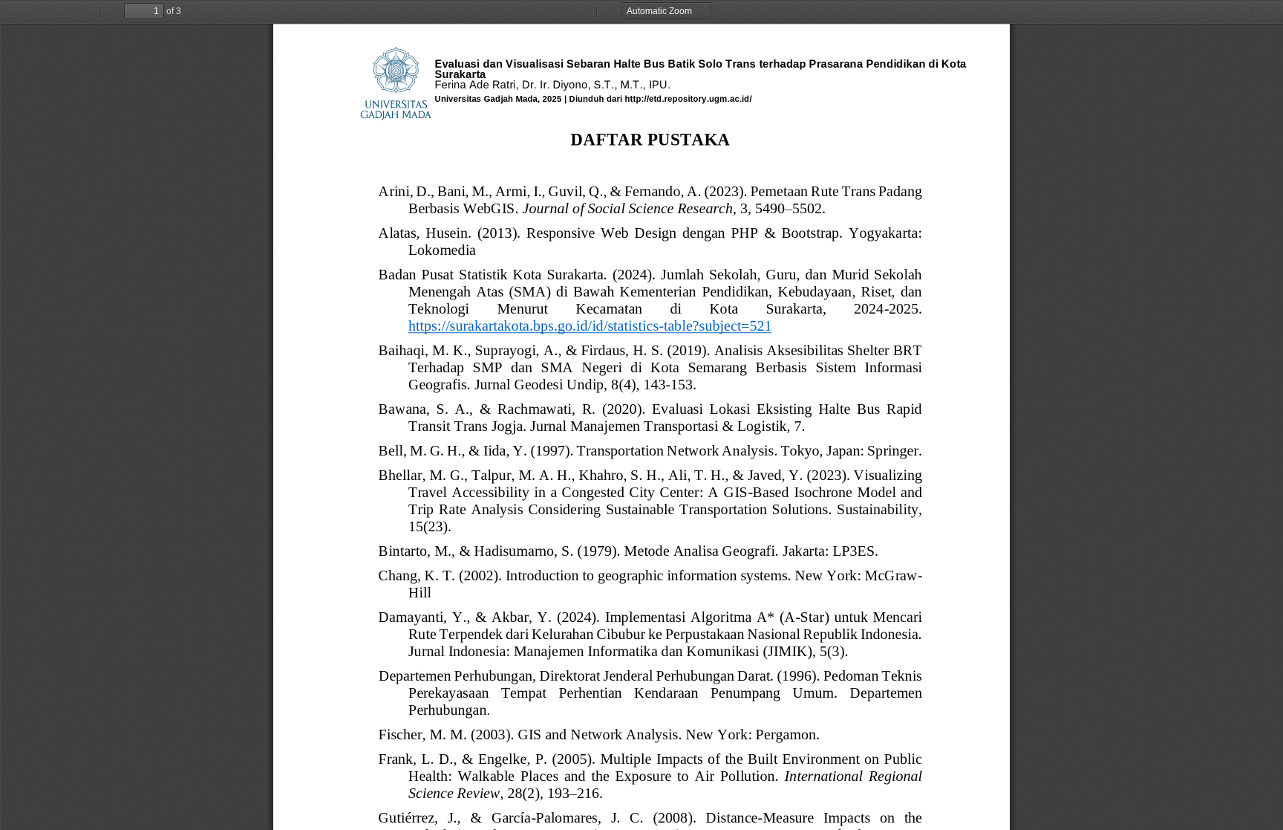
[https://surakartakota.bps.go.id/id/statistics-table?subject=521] (589, 329)
